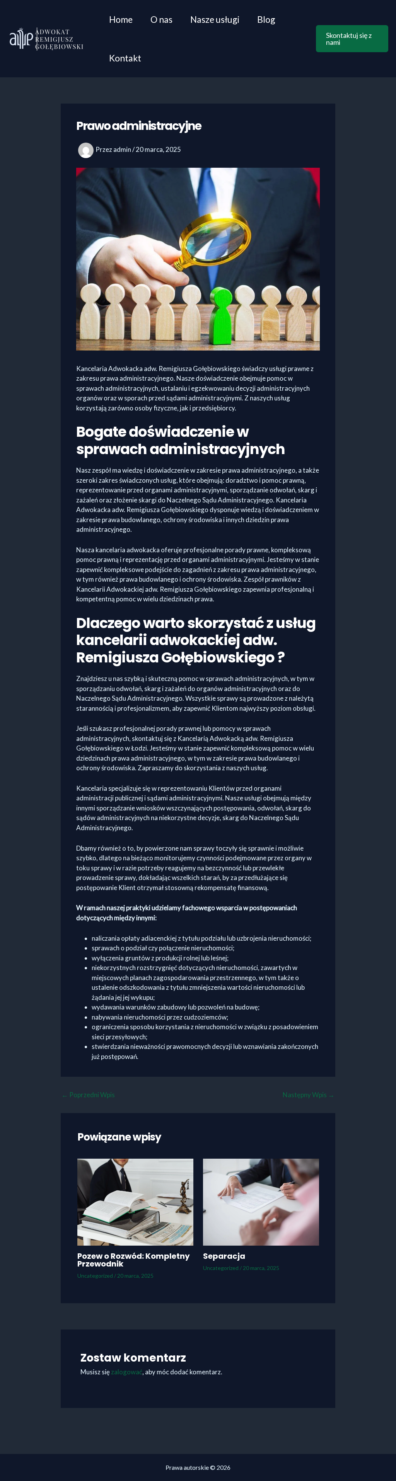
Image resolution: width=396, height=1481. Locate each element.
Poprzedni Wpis (88, 1094)
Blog (266, 19)
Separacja (224, 1256)
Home (121, 19)
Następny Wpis (309, 1094)
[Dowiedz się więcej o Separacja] (261, 1201)
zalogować (126, 1372)
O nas (161, 19)
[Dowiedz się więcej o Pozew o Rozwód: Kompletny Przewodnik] (135, 1201)
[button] (352, 38)
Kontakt (125, 58)
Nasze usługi (214, 19)
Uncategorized (95, 1275)
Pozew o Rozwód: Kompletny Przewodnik (133, 1260)
